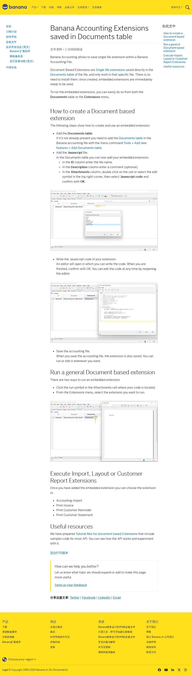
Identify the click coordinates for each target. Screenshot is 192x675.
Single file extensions (110, 70)
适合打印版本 (59, 553)
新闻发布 (151, 647)
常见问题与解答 (106, 642)
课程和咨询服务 (106, 652)
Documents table (62, 75)
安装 (8, 26)
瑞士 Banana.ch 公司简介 (160, 637)
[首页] (14, 7)
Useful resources (174, 66)
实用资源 (82, 7)
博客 (59, 7)
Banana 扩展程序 (20, 51)
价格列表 (55, 642)
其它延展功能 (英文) (22, 61)
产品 (34, 7)
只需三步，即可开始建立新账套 (115, 631)
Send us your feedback (71, 585)
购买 (52, 631)
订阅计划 (11, 31)
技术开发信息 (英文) (18, 47)
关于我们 (151, 627)
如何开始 (11, 36)
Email (117, 598)
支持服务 (97, 7)
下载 (43, 7)
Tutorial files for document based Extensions (106, 534)
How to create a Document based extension (174, 37)
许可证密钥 (104, 647)
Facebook (89, 598)
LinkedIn (104, 598)
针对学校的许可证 (60, 637)
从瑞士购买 (56, 627)
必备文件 (69, 7)
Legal (5, 669)
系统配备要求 (9, 631)
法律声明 (151, 642)
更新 (52, 647)
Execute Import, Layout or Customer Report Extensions (176, 59)
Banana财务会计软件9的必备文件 (116, 627)
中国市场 (11, 67)
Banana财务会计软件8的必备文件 (116, 637)
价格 (51, 7)
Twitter (75, 598)
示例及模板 (8, 637)
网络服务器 (16, 56)
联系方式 (151, 652)
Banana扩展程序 (11, 642)
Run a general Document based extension (174, 48)
